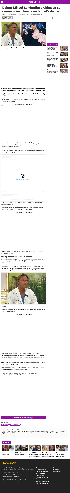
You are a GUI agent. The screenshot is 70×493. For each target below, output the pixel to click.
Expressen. (8, 95)
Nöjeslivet (4, 14)
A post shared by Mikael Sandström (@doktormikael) (22, 199)
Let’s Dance (5, 424)
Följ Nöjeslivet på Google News (22, 417)
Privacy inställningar (35, 491)
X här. (36, 435)
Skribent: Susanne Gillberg (7, 16)
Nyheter (8, 14)
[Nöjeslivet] (34, 2)
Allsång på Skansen (60, 432)
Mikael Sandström (29, 88)
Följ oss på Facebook (42, 481)
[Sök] (68, 2)
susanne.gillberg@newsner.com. (18, 435)
